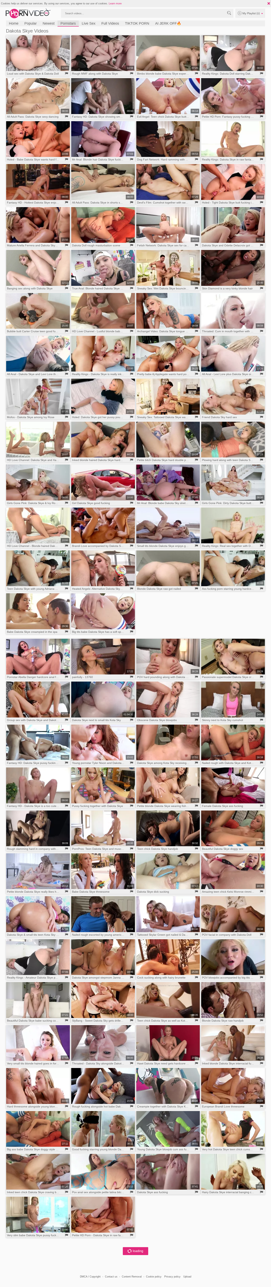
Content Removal (132, 1276)
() (251, 13)
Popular (30, 23)
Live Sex (88, 23)
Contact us (111, 1276)
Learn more (115, 3)
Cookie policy (153, 1276)
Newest (49, 23)
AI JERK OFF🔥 (168, 23)
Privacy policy (172, 1276)
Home (13, 23)
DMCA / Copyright (90, 1276)
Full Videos (110, 23)
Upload (187, 1276)
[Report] (66, 73)
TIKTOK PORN (137, 23)
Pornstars (68, 23)
